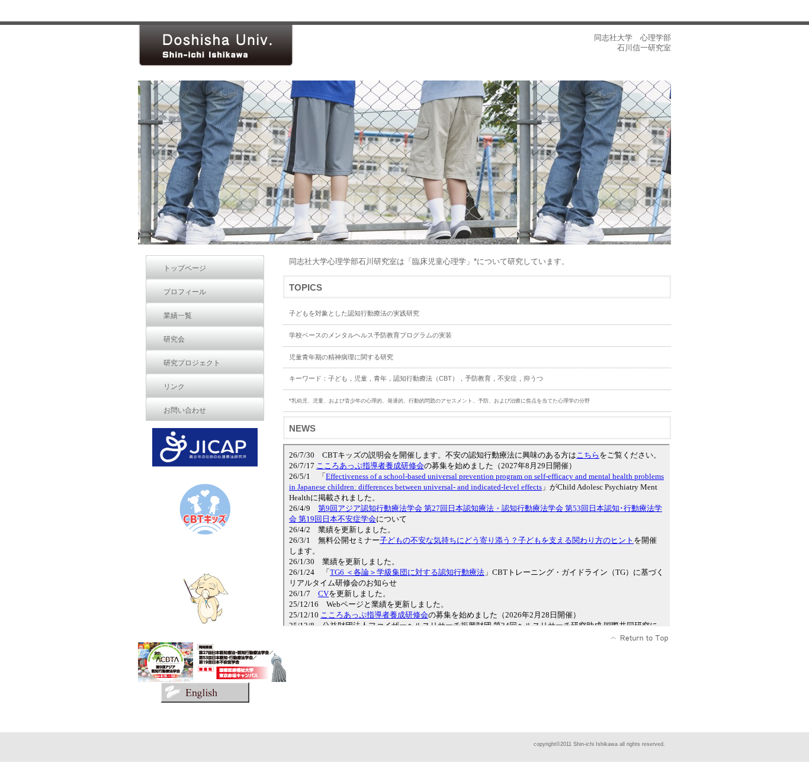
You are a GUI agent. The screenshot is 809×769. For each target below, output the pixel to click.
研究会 (174, 339)
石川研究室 (227, 46)
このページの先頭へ (640, 638)
